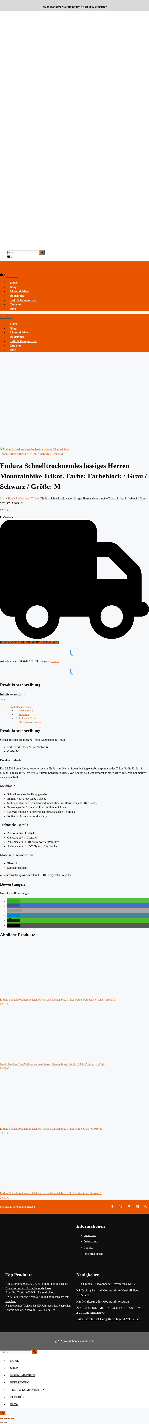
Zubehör (15, 304)
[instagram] (129, 1206)
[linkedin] (137, 1206)
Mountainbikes (19, 291)
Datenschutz (91, 1241)
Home (13, 282)
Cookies (88, 1247)
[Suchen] (42, 252)
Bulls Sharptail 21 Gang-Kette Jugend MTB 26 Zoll (109, 1319)
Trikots (35, 498)
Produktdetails (26, 710)
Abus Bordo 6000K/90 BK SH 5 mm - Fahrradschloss (36, 1283)
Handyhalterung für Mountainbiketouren (102, 1301)
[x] (120, 1206)
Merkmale (24, 714)
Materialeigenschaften (30, 722)
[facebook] (112, 1206)
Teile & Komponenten (23, 300)
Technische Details (28, 718)
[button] (13, 901)
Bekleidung (17, 295)
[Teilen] (8, 1418)
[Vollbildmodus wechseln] (5, 1418)
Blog (13, 308)
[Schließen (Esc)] (12, 1418)
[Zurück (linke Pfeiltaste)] (1, 1422)
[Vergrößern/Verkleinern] (1, 1418)
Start (2, 498)
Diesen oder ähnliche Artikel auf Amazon (29, 642)
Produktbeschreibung (20, 706)
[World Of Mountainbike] (5, 270)
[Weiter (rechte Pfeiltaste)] (5, 1422)
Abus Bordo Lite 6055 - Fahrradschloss (28, 1288)
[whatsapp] (145, 1206)
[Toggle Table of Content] (2, 699)
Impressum (90, 1235)
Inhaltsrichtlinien (93, 1253)
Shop (13, 287)
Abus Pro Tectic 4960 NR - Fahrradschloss (30, 1292)
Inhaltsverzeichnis (12, 694)
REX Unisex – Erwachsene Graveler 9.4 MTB (105, 1284)
